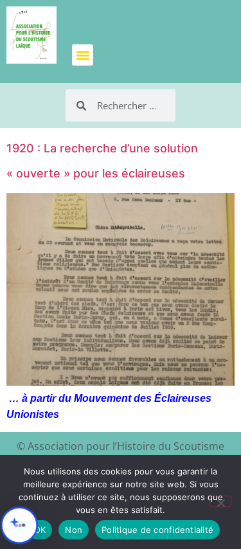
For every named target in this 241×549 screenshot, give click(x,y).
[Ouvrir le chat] (19, 525)
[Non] (220, 501)
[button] (82, 55)
